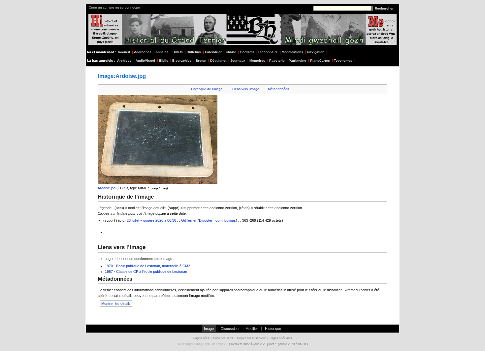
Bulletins (194, 52)
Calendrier (213, 52)
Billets (178, 52)
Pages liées (201, 338)
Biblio (163, 60)
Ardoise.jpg (106, 188)
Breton (201, 60)
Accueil (124, 52)
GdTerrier (189, 220)
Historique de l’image (207, 89)
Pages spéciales (281, 338)
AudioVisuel (145, 60)
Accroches (142, 52)
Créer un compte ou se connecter (114, 7)
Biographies (182, 60)
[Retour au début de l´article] (379, 311)
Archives (124, 60)
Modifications (292, 52)
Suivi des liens (223, 338)
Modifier (251, 329)
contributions (225, 220)
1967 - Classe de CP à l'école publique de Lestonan (146, 271)
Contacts (247, 52)
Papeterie (277, 60)
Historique (273, 329)
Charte (231, 52)
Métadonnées (278, 89)
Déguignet (218, 60)
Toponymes (343, 60)
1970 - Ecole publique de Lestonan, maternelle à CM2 (147, 266)
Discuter (205, 220)
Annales (162, 52)
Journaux (237, 60)
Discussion (230, 329)
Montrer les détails (116, 303)
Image (209, 329)
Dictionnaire (268, 52)
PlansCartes (320, 60)
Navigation (315, 52)
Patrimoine (297, 60)
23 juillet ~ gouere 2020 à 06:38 (151, 220)
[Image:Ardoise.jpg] (105, 232)
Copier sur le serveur (251, 338)
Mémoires (257, 60)
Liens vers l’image (245, 89)
